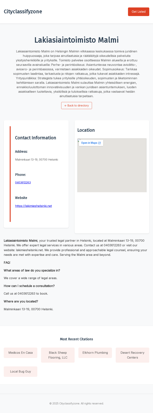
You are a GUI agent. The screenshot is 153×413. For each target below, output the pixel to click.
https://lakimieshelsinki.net (33, 206)
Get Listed (139, 11)
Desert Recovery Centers (132, 355)
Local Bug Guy (20, 371)
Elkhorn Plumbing (95, 352)
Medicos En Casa (20, 352)
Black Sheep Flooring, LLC (57, 355)
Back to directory (76, 105)
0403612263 (23, 182)
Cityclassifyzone (23, 11)
